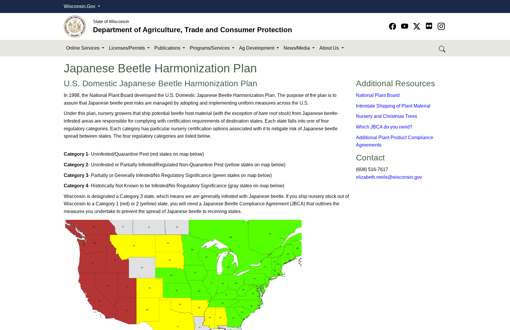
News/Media (297, 48)
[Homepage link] (75, 26)
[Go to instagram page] (441, 26)
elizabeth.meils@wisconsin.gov (389, 177)
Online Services (83, 48)
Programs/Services (210, 48)
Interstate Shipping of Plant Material (393, 105)
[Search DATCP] (442, 48)
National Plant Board (378, 95)
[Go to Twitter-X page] (417, 26)
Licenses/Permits (127, 48)
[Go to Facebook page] (393, 26)
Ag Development (257, 48)
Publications (168, 48)
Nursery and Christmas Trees (386, 116)
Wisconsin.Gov (80, 6)
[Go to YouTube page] (405, 26)
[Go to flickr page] (429, 26)
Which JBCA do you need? (384, 126)
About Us (329, 48)
